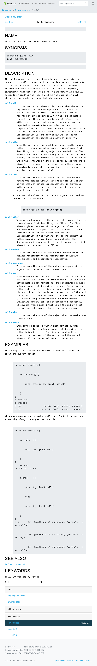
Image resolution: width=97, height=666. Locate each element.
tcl (30, 10)
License (88, 661)
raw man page (14, 602)
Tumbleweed (20, 10)
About (34, 3)
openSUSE (24, 3)
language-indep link (16, 596)
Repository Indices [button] (47, 3)
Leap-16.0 (12, 629)
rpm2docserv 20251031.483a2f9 (68, 661)
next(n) (20, 564)
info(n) (9, 564)
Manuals (8, 10)
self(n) (9, 22)
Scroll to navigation (13, 17)
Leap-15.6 (12, 635)
